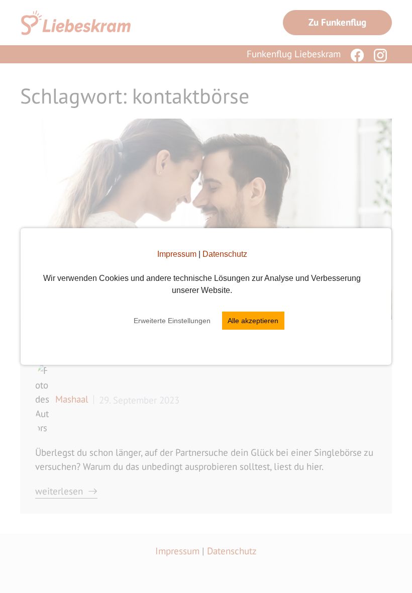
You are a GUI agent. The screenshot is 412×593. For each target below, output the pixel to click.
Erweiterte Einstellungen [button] (172, 321)
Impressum (176, 254)
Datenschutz (224, 254)
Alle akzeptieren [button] (253, 321)
